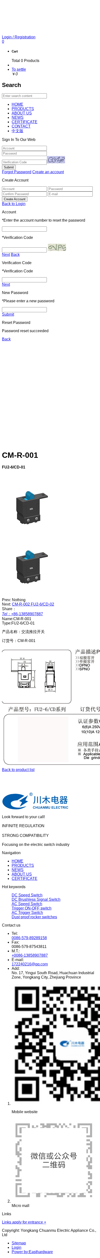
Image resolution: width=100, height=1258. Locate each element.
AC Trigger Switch (27, 913)
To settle (19, 69)
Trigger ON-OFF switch (31, 908)
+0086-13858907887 (30, 955)
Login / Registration (18, 37)
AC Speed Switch (27, 904)
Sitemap (19, 1243)
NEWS (18, 870)
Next (6, 254)
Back (15, 254)
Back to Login (13, 204)
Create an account (48, 172)
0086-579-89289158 (29, 938)
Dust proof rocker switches (34, 917)
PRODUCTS (23, 865)
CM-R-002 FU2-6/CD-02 (33, 604)
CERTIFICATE (24, 878)
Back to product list (18, 770)
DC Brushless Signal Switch (36, 899)
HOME (17, 861)
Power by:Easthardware (32, 1252)
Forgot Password (16, 172)
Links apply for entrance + (24, 1222)
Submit (8, 314)
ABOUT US (22, 874)
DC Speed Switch (27, 895)
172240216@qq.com (30, 964)
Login (16, 1247)
